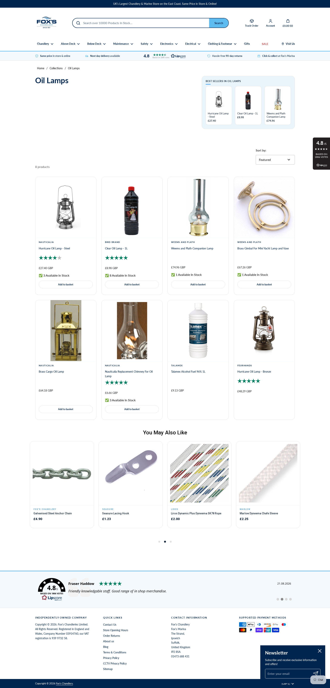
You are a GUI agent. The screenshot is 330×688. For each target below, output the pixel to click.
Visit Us (290, 43)
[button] (163, 56)
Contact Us (109, 624)
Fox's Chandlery (64, 683)
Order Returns (111, 635)
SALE (265, 44)
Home (40, 68)
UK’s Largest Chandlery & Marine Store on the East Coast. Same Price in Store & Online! (165, 3)
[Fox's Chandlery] (46, 23)
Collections (56, 68)
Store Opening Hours (115, 630)
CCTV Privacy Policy (115, 663)
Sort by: (261, 150)
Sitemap (108, 669)
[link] (165, 589)
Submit (218, 23)
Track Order (251, 25)
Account (270, 25)
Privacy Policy (111, 658)
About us (108, 641)
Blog (105, 646)
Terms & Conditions (114, 652)
